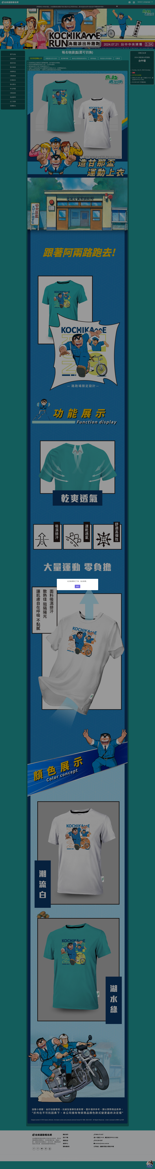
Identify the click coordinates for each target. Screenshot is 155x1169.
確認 (77, 586)
